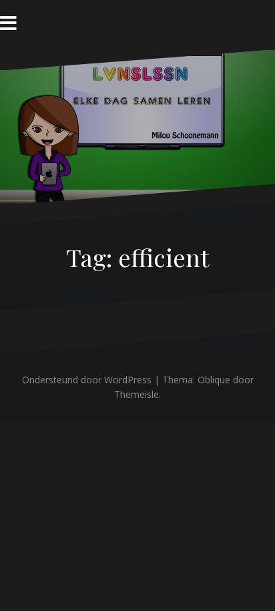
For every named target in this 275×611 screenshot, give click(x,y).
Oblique (214, 379)
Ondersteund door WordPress (87, 379)
